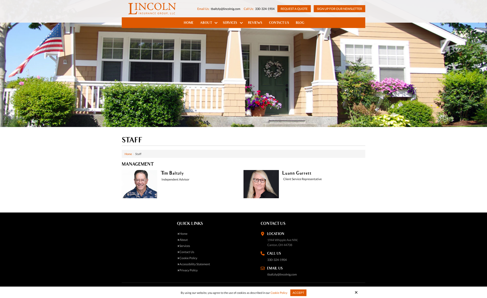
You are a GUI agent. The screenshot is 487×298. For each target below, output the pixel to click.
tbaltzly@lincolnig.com (225, 8)
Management (138, 164)
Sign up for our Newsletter (339, 8)
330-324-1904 (265, 8)
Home (128, 154)
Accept (298, 292)
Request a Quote (294, 8)
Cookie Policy (279, 292)
